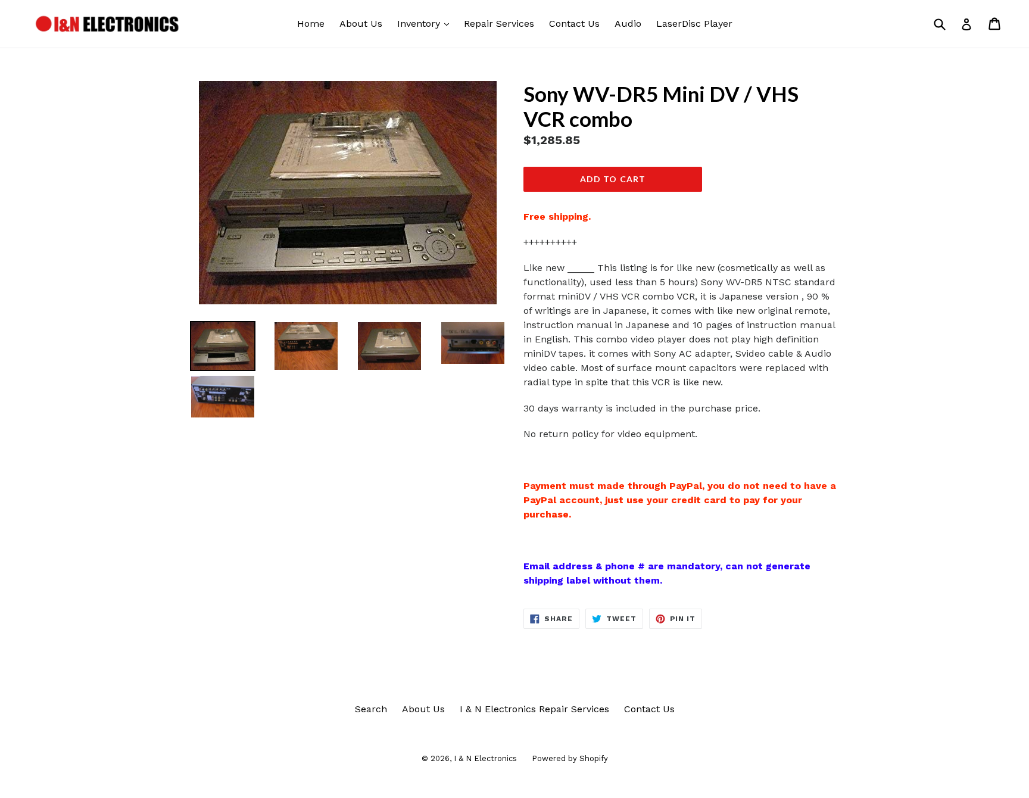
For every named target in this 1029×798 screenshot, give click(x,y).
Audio (628, 23)
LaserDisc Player (694, 23)
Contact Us (574, 23)
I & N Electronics (485, 758)
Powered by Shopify (570, 758)
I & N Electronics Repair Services (534, 709)
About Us (360, 23)
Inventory (426, 23)
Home (311, 23)
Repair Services (499, 23)
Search (371, 709)
